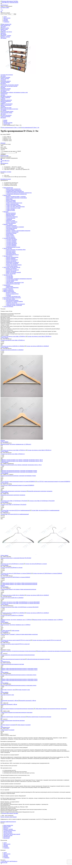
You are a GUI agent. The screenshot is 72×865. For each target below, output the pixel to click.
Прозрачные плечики (11, 233)
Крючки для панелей (11, 271)
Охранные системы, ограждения (14, 305)
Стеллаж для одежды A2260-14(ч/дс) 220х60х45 (12, 597)
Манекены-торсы (10, 215)
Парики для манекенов (11, 221)
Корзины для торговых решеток (14, 264)
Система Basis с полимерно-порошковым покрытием (19, 278)
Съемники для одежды (11, 302)
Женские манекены (10, 214)
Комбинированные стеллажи (13, 247)
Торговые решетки (7, 255)
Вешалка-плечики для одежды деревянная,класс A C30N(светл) (16, 444)
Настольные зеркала (11, 253)
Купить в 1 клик (4, 155)
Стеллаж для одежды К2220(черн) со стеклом (11, 567)
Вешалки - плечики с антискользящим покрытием (18, 230)
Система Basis (9, 277)
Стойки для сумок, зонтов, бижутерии (15, 206)
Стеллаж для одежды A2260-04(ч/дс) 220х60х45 (12, 349)
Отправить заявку (5, 7)
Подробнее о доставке (6, 171)
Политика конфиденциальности (8, 821)
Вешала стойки (7, 195)
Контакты (5, 20)
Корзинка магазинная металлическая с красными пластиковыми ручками (18, 475)
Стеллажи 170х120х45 (11, 239)
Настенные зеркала (10, 252)
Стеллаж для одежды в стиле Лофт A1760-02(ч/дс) (13, 453)
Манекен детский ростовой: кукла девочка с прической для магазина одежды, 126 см (21, 464)
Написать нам (4, 862)
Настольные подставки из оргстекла (12, 297)
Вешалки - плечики (8, 224)
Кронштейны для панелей (12, 269)
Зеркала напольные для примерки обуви (16, 249)
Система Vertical (10, 281)
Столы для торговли (8, 306)
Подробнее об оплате (6, 179)
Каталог (5, 121)
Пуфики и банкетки (8, 288)
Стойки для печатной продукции (14, 202)
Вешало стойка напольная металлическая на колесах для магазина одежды (18, 674)
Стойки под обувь (10, 210)
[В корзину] (2, 344)
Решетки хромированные (12, 257)
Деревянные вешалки (11, 225)
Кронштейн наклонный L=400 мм (9, 704)
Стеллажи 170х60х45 (11, 240)
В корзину (3, 154)
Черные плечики (10, 235)
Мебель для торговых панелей (13, 272)
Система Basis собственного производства (16, 194)
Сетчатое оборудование (12, 266)
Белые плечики (10, 234)
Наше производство (8, 187)
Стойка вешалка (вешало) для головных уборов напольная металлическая (18, 589)
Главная (5, 120)
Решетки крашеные (10, 258)
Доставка (5, 19)
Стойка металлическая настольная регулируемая (12, 664)
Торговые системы (7, 122)
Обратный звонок (14, 2)
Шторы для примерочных (12, 287)
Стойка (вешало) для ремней (7, 729)
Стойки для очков (10, 209)
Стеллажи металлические (9, 238)
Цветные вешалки (10, 237)
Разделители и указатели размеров (14, 301)
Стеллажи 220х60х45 (11, 244)
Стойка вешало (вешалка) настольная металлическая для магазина (16, 712)
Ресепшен (8, 295)
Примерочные (6, 285)
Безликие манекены (11, 223)
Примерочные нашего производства (15, 191)
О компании (6, 21)
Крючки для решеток (11, 261)
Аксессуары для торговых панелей (11, 267)
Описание (3, 143)
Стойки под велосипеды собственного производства (19, 192)
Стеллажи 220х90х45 (11, 245)
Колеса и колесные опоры (12, 204)
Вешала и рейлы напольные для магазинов (16, 197)
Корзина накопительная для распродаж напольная (13, 720)
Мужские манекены (11, 213)
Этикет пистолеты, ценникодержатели (15, 304)
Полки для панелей (10, 273)
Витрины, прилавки (11, 292)
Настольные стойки (11, 201)
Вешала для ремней (11, 200)
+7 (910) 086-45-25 (5, 2)
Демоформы (9, 219)
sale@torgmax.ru (4, 5)
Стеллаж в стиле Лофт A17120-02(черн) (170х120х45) (13, 504)
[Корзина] (36, 8)
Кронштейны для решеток (12, 262)
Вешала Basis (9, 199)
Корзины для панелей (11, 268)
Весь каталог (6, 838)
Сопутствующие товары (9, 298)
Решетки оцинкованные (12, 259)
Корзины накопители (8, 290)
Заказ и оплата (6, 18)
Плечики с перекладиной (12, 231)
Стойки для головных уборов (13, 205)
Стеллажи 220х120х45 (11, 243)
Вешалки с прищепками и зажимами (15, 226)
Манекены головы (10, 220)
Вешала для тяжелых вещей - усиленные (16, 196)
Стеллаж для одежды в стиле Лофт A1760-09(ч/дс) (13, 340)
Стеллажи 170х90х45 (11, 242)
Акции (5, 16)
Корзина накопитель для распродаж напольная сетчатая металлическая (18, 654)
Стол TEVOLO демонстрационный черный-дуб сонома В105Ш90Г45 (17, 485)
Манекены (5, 211)
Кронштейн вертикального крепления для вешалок (13, 494)
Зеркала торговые (7, 248)
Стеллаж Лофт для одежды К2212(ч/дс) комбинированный (15, 514)
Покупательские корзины (12, 300)
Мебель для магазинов (8, 291)
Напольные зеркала (11, 250)
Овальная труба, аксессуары (13, 283)
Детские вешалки (10, 229)
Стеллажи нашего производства (14, 190)
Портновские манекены (12, 216)
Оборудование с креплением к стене (15, 282)
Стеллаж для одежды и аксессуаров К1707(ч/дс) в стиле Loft (15, 644)
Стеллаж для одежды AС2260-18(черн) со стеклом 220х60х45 (15, 577)
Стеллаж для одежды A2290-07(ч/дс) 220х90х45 (12, 615)
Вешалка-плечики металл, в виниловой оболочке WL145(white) (16, 557)
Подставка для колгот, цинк (7, 694)
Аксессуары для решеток (12, 263)
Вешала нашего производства (13, 188)
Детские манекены (10, 218)
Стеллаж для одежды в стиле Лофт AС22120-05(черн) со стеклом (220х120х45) (19, 607)
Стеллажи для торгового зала (13, 296)
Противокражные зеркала (12, 254)
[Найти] (15, 14)
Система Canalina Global (12, 280)
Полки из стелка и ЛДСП (12, 293)
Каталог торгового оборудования (9, 816)
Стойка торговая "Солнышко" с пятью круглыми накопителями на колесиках (19, 634)
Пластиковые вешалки (11, 228)
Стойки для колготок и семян (13, 207)
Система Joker (6, 123)
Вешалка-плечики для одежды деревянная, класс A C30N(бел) (15, 624)
